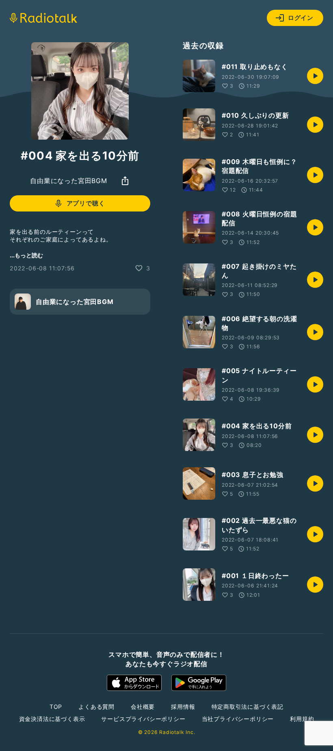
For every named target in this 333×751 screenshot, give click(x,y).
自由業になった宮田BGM (68, 181)
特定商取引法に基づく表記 (248, 706)
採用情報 (183, 706)
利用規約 (302, 718)
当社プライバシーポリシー (238, 718)
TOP (56, 706)
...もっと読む (26, 255)
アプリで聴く (86, 203)
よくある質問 (96, 706)
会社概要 (143, 706)
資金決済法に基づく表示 (52, 718)
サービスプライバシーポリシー (143, 718)
